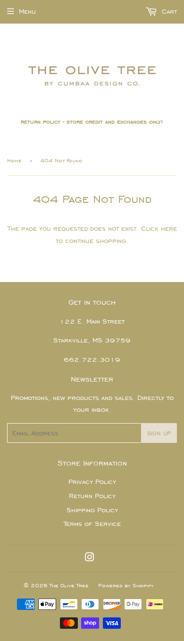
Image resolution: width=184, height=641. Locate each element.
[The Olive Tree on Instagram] (89, 559)
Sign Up (159, 433)
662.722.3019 (92, 360)
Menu (27, 12)
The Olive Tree (69, 585)
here (169, 229)
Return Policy (92, 496)
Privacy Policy (92, 482)
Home (14, 160)
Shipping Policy (92, 510)
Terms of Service (92, 524)
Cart (168, 12)
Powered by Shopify (126, 585)
